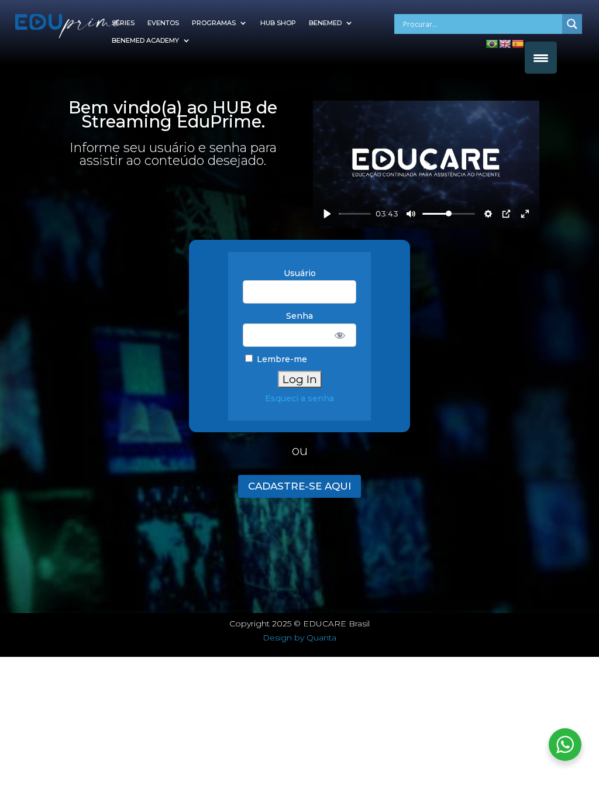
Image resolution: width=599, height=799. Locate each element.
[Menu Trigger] (541, 58)
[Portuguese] (492, 44)
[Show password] (339, 335)
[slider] (355, 213)
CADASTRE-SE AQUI (299, 486)
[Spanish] (518, 44)
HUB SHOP (278, 23)
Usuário (300, 273)
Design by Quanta (299, 637)
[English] (505, 44)
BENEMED (325, 23)
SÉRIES (123, 23)
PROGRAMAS (214, 23)
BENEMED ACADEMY (145, 40)
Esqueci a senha (299, 398)
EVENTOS (163, 23)
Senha (299, 316)
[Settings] (488, 213)
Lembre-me (280, 359)
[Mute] (410, 213)
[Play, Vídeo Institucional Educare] (327, 213)
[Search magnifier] (572, 24)
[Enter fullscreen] (525, 213)
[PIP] (506, 213)
